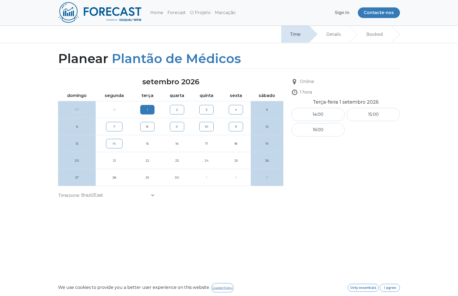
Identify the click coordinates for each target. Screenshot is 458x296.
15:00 (373, 114)
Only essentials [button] (363, 288)
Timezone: (69, 195)
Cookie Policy (222, 288)
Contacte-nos (379, 12)
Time (295, 34)
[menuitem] (156, 12)
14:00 (317, 114)
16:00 (318, 129)
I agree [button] (390, 288)
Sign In (342, 12)
